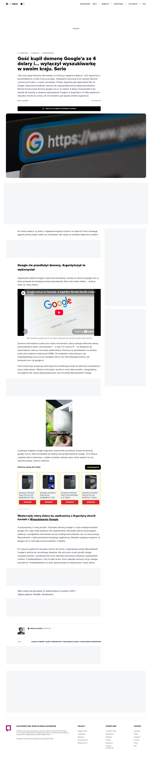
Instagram (137, 737)
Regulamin (109, 743)
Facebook (137, 731)
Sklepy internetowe (53, 642)
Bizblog (105, 4)
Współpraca (110, 734)
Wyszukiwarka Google (70, 642)
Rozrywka (118, 4)
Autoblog (133, 4)
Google (34, 642)
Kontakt (108, 740)
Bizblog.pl (81, 737)
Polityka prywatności (110, 747)
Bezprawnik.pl (82, 743)
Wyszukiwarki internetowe (90, 642)
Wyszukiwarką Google (44, 519)
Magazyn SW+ (82, 731)
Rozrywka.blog (83, 740)
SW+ (144, 4)
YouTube (136, 740)
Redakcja (109, 737)
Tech (94, 4)
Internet (41, 642)
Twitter (136, 734)
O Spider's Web (111, 731)
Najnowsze (85, 4)
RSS (135, 746)
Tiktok (136, 743)
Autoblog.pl (81, 734)
